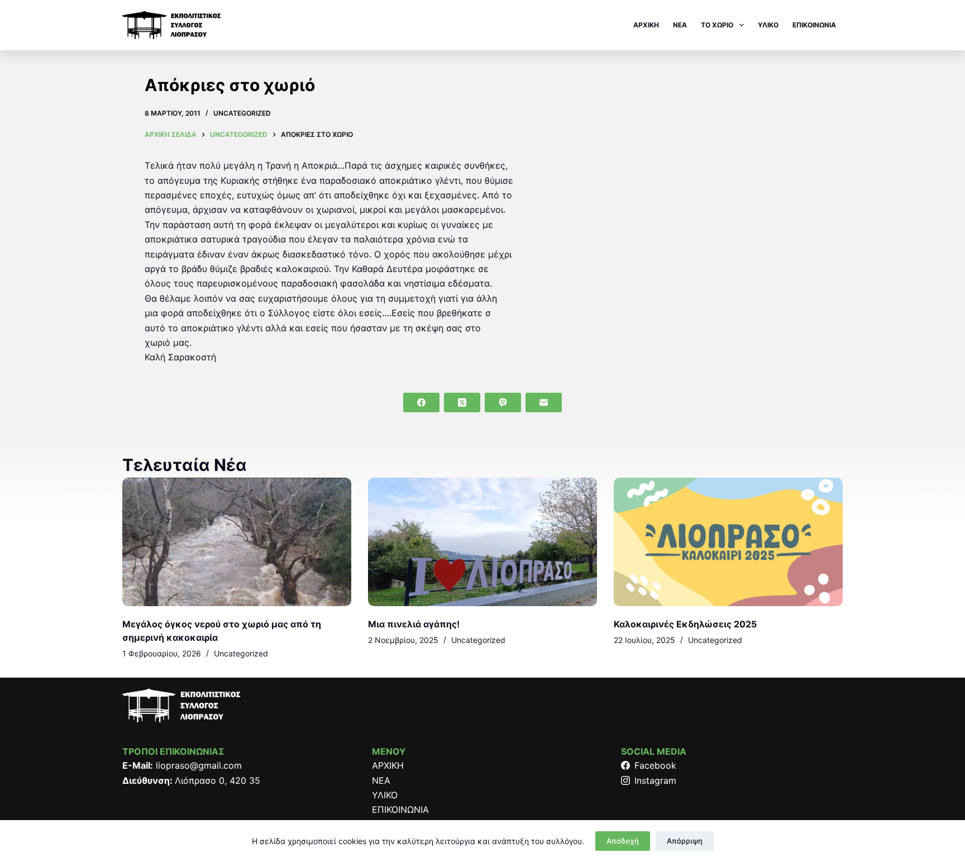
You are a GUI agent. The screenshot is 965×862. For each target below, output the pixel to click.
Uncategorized (242, 113)
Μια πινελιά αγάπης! (414, 624)
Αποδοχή (622, 840)
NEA (680, 25)
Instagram (655, 780)
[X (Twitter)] (462, 402)
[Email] (544, 402)
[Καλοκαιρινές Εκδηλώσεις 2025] (728, 542)
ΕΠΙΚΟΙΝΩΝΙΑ (814, 25)
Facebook (655, 765)
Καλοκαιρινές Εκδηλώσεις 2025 (685, 624)
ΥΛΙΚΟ (768, 25)
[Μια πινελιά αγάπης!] (482, 542)
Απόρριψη (685, 840)
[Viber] (503, 402)
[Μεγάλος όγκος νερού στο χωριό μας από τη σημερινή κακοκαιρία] (236, 542)
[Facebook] (421, 402)
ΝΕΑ (381, 780)
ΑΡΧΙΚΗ (646, 25)
